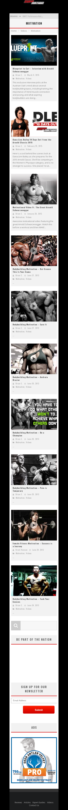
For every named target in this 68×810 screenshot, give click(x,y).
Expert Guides (39, 802)
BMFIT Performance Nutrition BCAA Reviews (39, 16)
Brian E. (19, 75)
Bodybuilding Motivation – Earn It (30, 324)
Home (14, 30)
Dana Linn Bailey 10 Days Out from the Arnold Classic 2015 (32, 141)
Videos (29, 78)
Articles (27, 802)
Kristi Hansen (22, 550)
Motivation (20, 78)
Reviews (18, 802)
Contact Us (34, 805)
